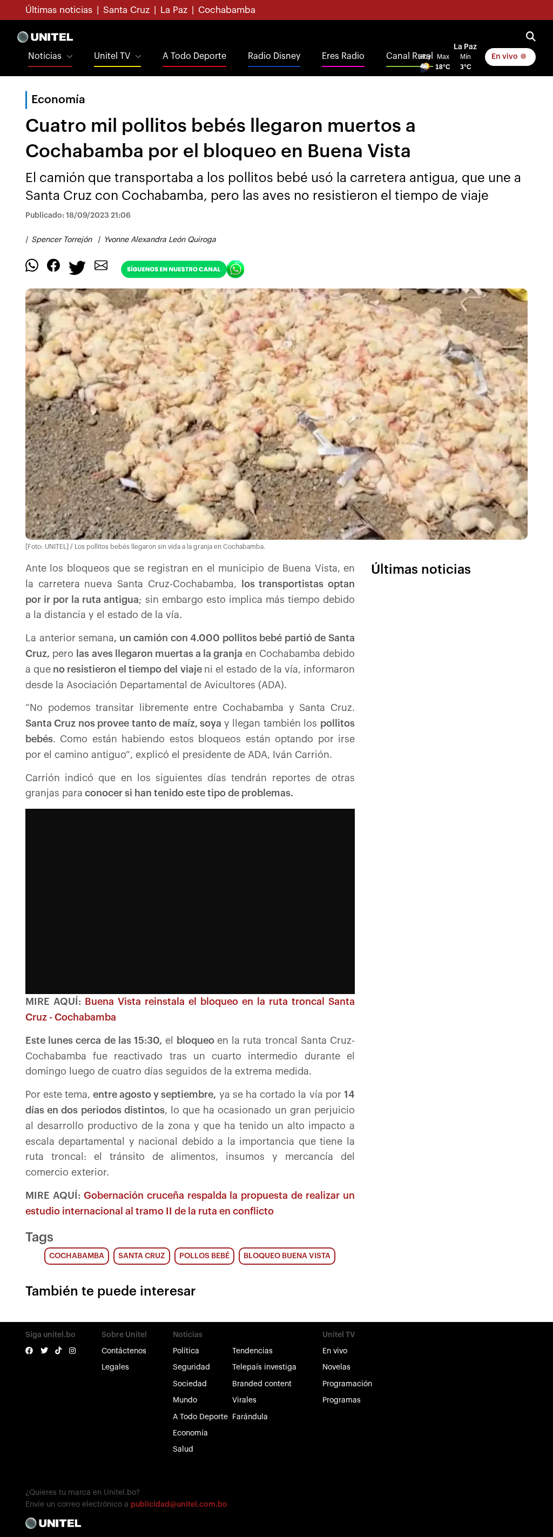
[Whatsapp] (31, 265)
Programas (341, 1400)
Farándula (250, 1417)
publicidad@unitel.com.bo (179, 1504)
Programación (347, 1384)
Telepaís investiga (264, 1367)
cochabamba (76, 1256)
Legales (115, 1367)
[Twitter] (77, 267)
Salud (183, 1449)
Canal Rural (409, 56)
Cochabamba (226, 10)
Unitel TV (112, 56)
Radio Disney (274, 56)
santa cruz (141, 1256)
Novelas (336, 1367)
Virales (244, 1400)
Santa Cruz (126, 10)
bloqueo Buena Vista (287, 1256)
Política (186, 1351)
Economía (190, 1433)
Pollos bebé (204, 1256)
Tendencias (252, 1351)
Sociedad (190, 1384)
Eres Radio (343, 56)
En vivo (505, 57)
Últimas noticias (58, 10)
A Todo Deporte (194, 56)
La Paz (173, 10)
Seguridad (191, 1367)
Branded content (262, 1384)
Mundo (185, 1400)
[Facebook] (53, 265)
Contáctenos (124, 1351)
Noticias (45, 56)
